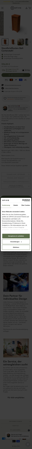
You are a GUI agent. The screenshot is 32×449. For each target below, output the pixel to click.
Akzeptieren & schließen (16, 236)
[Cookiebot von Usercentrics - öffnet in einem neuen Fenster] (22, 200)
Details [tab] (16, 205)
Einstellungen (14, 241)
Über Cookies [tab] (25, 205)
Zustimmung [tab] (6, 205)
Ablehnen (16, 247)
